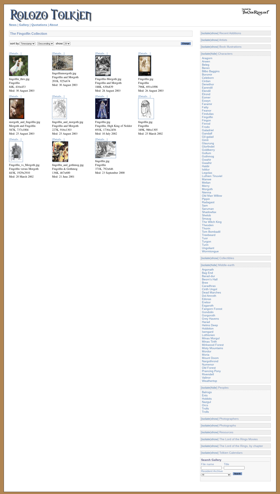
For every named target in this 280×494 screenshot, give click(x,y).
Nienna (206, 192)
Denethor (208, 84)
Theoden (208, 225)
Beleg (205, 64)
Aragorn (207, 58)
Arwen (206, 61)
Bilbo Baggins (211, 71)
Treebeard (208, 235)
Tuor (205, 238)
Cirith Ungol (209, 289)
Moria (205, 354)
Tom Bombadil (211, 231)
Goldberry (208, 149)
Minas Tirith (209, 341)
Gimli (205, 140)
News (13, 24)
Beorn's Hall (209, 279)
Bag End (207, 272)
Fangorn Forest (212, 308)
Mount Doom (210, 358)
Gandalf (207, 133)
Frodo (206, 127)
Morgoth (207, 189)
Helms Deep (210, 325)
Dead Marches (211, 292)
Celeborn (208, 77)
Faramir (207, 104)
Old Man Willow (212, 195)
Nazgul (206, 402)
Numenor (208, 364)
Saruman (208, 208)
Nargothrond (210, 361)
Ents (205, 395)
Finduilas (208, 113)
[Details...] (15, 53)
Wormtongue (210, 251)
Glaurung (208, 143)
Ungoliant (208, 248)
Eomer (206, 97)
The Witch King (212, 221)
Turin (205, 244)
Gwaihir (207, 163)
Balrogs (207, 392)
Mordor (206, 351)
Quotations (39, 24)
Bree (205, 282)
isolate (206, 33)
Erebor (206, 302)
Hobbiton (208, 328)
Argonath (208, 269)
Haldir (205, 166)
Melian (206, 182)
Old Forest (209, 367)
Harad (206, 322)
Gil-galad (208, 136)
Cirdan (206, 81)
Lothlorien (208, 335)
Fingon (206, 120)
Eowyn (206, 100)
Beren (206, 68)
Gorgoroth (208, 315)
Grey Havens (210, 318)
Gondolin (208, 312)
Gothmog (208, 156)
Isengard (207, 331)
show (214, 33)
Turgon (206, 241)
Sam (205, 205)
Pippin (206, 199)
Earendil (207, 87)
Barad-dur (208, 276)
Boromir (207, 74)
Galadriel (208, 130)
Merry (205, 185)
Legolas (207, 172)
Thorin (206, 228)
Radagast (208, 202)
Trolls (205, 408)
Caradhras (209, 286)
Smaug (206, 218)
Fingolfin (207, 117)
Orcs (205, 405)
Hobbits (207, 398)
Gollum (206, 153)
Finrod (206, 123)
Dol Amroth (209, 295)
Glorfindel (208, 146)
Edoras (206, 299)
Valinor (206, 377)
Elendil (206, 90)
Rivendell (208, 374)
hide (213, 53)
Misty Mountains (212, 348)
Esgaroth (208, 305)
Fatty (205, 107)
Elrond (206, 94)
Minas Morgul (211, 338)
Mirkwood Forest (213, 344)
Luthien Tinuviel (212, 176)
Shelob (206, 215)
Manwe (206, 179)
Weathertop (209, 380)
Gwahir (206, 159)
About (53, 24)
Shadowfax (209, 212)
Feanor (206, 110)
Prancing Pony (211, 371)
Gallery (24, 24)
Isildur (206, 169)
